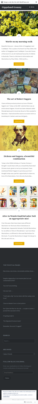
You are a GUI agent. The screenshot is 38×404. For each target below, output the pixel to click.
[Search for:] (19, 341)
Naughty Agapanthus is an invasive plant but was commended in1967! (17, 279)
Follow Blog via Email (14, 361)
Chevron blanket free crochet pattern (14, 303)
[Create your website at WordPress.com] (19, 2)
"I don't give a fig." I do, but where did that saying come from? (19, 297)
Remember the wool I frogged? (12, 326)
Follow (7, 378)
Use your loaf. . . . (8, 291)
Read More (19, 64)
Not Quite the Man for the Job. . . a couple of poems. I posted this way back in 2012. (19, 309)
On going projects (8, 316)
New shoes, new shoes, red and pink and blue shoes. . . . (19, 272)
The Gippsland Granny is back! (12, 321)
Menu (32, 7)
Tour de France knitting (10, 286)
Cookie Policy (6, 396)
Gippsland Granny (11, 7)
